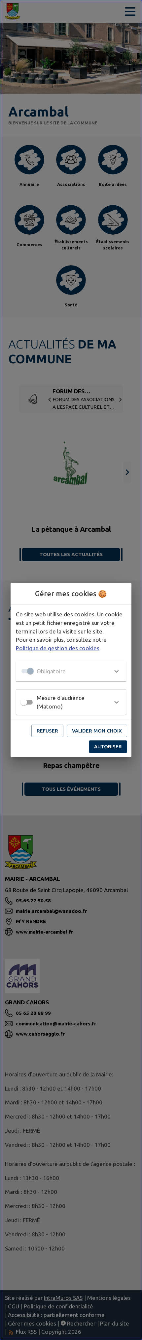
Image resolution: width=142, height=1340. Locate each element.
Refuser (47, 731)
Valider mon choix (97, 731)
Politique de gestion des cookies (57, 648)
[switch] (24, 702)
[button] (71, 671)
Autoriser (108, 746)
